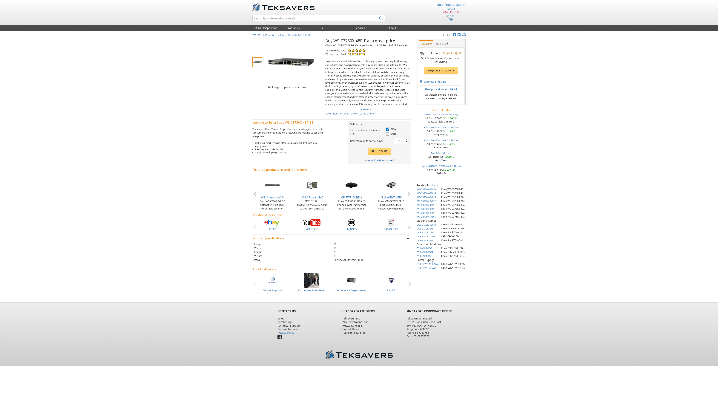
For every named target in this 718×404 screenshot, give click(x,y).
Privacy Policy (285, 332)
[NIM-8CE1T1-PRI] (391, 185)
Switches (268, 34)
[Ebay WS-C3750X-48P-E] (272, 222)
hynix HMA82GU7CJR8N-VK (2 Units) (441, 166)
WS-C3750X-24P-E (426, 201)
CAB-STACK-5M (425, 228)
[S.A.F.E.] (391, 280)
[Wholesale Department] (351, 280)
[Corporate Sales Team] (311, 280)
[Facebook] (280, 338)
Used (394, 133)
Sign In (450, 16)
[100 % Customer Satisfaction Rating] (349, 50)
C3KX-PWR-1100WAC (428, 264)
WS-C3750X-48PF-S (427, 205)
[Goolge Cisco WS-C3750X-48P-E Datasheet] (391, 222)
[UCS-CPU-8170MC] (312, 185)
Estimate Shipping (434, 81)
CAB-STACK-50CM (426, 224)
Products (292, 28)
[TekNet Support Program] (272, 280)
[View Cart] (451, 20)
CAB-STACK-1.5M (426, 236)
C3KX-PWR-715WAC (427, 268)
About (392, 28)
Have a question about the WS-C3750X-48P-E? (350, 113)
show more (367, 109)
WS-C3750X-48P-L (426, 213)
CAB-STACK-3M (425, 240)
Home (256, 34)
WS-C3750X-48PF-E (427, 209)
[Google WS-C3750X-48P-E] (351, 222)
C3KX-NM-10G (424, 248)
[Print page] (464, 34)
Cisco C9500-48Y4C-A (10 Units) (441, 114)
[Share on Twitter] (459, 34)
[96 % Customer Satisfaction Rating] (349, 54)
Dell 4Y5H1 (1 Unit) (441, 153)
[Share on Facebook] (454, 34)
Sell (323, 28)
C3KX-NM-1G (424, 256)
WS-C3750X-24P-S (426, 197)
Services (360, 28)
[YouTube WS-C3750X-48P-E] (312, 222)
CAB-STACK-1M (425, 232)
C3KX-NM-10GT (425, 252)
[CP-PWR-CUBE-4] (351, 185)
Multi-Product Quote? (451, 5)
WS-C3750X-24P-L (426, 216)
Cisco (281, 34)
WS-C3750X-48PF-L (427, 189)
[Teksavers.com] (359, 354)
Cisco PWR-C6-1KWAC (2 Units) (441, 127)
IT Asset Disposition (265, 28)
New (393, 129)
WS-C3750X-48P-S (426, 193)
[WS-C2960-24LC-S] (272, 185)
